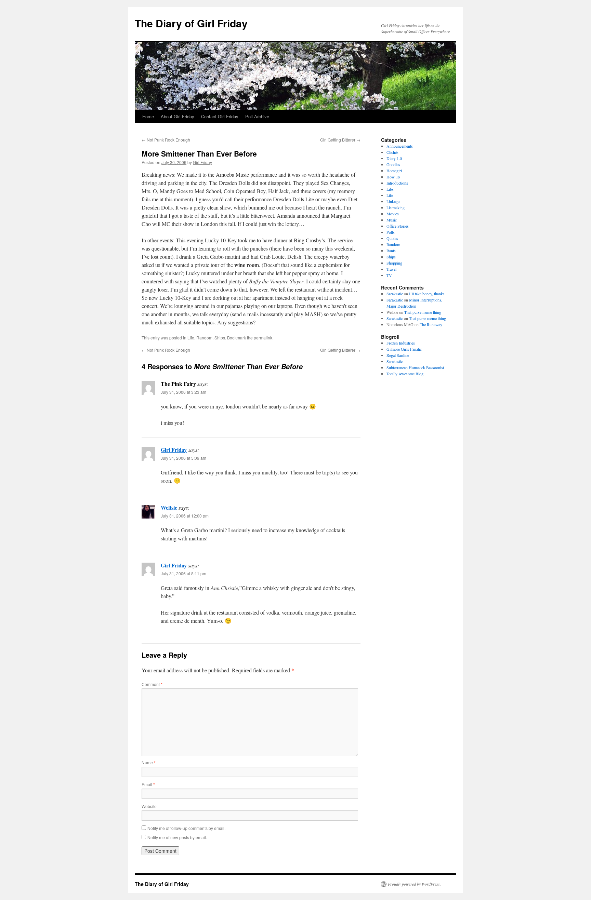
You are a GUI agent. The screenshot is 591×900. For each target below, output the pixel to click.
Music (391, 220)
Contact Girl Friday (219, 116)
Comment (152, 684)
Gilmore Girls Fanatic (404, 349)
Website (149, 806)
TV (389, 275)
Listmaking (395, 207)
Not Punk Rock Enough (166, 140)
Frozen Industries (400, 343)
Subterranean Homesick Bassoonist (415, 367)
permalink (263, 337)
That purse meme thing (422, 312)
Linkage (392, 201)
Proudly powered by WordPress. (414, 884)
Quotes (392, 238)
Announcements (399, 146)
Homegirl (394, 170)
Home (148, 116)
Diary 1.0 (394, 158)
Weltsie (169, 507)
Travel (391, 269)
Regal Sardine (397, 355)
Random (204, 337)
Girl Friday (202, 162)
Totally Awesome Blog (404, 373)
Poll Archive (257, 116)
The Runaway (431, 324)
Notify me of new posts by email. (177, 837)
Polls (390, 232)
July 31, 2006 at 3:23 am (183, 392)
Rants (391, 250)
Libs (390, 189)
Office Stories (397, 226)
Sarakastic (394, 293)
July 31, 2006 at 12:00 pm (185, 516)
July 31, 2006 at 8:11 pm (183, 573)
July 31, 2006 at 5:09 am (183, 458)
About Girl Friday (177, 116)
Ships (219, 337)
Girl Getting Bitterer (340, 140)
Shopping (394, 263)
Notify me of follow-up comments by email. (186, 828)
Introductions (397, 183)
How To (393, 176)
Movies (392, 213)
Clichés (392, 152)
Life (190, 337)
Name (149, 762)
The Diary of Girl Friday (191, 23)
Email (148, 784)
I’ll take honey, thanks (427, 293)
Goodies (393, 164)
